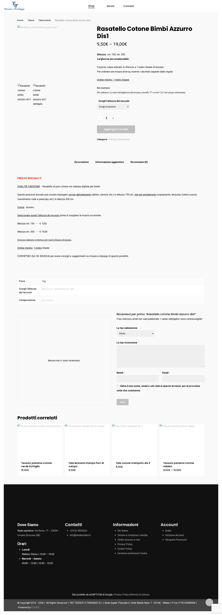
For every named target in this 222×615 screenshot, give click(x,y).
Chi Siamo (122, 530)
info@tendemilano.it (80, 535)
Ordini (168, 530)
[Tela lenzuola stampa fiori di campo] (87, 441)
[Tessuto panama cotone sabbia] (181, 441)
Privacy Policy (125, 544)
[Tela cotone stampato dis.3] (134, 441)
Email (166, 372)
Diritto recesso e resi (128, 539)
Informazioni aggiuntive (109, 162)
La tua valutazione (127, 328)
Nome (121, 372)
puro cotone (47, 300)
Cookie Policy (124, 548)
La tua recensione (128, 342)
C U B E (35, 607)
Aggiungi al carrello (116, 129)
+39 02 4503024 (78, 530)
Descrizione (81, 162)
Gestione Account (174, 535)
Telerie (31, 20)
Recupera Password (176, 539)
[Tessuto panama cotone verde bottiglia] (39, 441)
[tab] (81, 162)
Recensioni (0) (139, 162)
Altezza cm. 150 (49, 289)
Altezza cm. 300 (66, 289)
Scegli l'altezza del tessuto (113, 101)
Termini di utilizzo (140, 594)
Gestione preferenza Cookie (132, 553)
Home (20, 20)
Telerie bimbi (44, 20)
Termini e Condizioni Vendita (132, 535)
